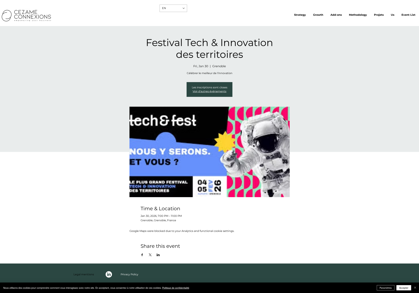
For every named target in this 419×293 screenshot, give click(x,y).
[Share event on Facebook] (142, 255)
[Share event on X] (150, 255)
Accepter (403, 287)
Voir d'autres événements (209, 91)
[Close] (415, 287)
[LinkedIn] (109, 274)
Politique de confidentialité (175, 287)
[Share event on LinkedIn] (158, 255)
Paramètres (386, 287)
